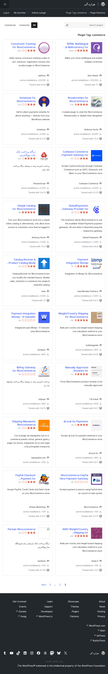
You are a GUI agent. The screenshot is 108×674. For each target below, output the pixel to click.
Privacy (101, 616)
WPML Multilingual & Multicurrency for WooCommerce (76, 45)
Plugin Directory (97, 13)
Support (48, 606)
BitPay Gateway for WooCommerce (24, 369)
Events (22, 606)
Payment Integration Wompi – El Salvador (23, 315)
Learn (50, 601)
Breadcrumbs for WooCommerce (78, 99)
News (102, 606)
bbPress (99, 635)
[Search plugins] (67, 25)
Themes (75, 606)
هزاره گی (94, 653)
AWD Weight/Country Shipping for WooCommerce (75, 531)
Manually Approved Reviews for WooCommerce (76, 369)
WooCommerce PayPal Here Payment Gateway (74, 477)
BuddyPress (97, 640)
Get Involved (19, 601)
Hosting (101, 611)
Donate (21, 611)
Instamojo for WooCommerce (26, 99)
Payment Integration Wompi (77, 261)
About (102, 601)
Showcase (73, 601)
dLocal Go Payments (76, 421)
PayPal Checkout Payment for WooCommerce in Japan (21, 477)
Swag (22, 616)
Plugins (75, 611)
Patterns (74, 616)
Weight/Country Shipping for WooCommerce (73, 315)
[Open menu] (4, 4)
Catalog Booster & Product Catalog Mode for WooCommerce (22, 261)
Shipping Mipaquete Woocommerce (24, 423)
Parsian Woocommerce (22, 529)
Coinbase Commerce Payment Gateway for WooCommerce (75, 153)
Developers (47, 611)
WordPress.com (95, 625)
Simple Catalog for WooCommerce (24, 207)
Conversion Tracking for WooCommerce (23, 45)
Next (44, 584)
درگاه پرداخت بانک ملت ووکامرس (26, 153)
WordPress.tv (44, 616)
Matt (101, 630)
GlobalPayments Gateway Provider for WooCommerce (75, 207)
